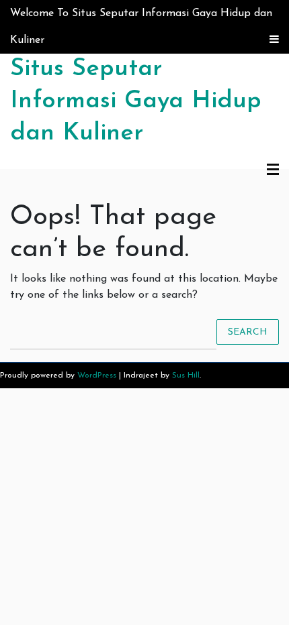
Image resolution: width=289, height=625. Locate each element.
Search (247, 332)
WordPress (96, 376)
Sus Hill (186, 376)
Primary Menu (273, 170)
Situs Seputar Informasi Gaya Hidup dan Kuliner (135, 101)
